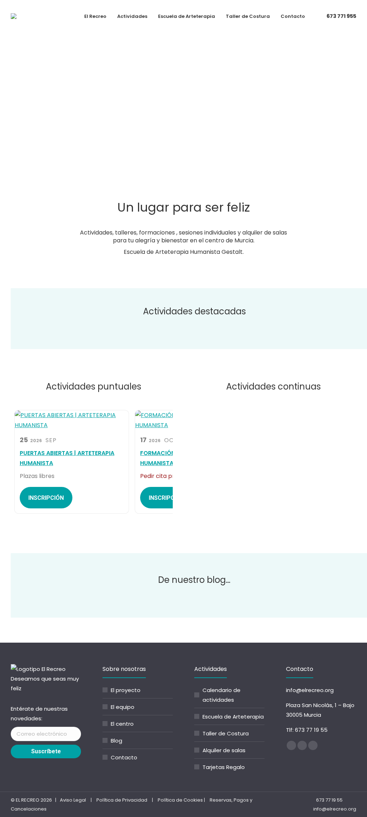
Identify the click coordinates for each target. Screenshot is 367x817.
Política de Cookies (180, 800)
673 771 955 (341, 16)
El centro (122, 723)
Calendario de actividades (221, 695)
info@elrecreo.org (310, 690)
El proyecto (125, 690)
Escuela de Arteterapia (233, 716)
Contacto (124, 757)
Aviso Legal (73, 800)
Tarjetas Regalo (223, 767)
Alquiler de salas (224, 750)
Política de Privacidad (121, 800)
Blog (116, 740)
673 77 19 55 (311, 730)
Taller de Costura (225, 733)
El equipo (122, 707)
